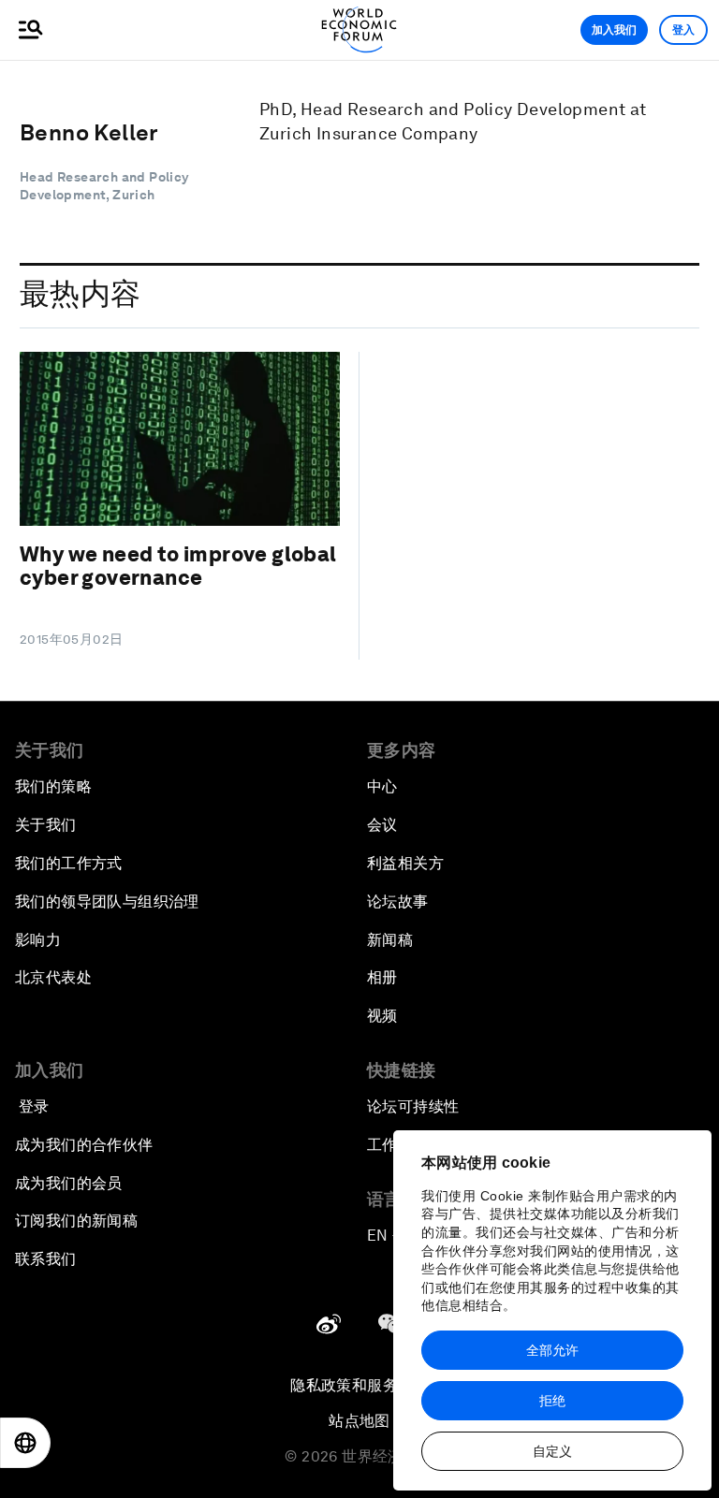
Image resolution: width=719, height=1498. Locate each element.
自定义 (552, 1451)
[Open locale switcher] (25, 1442)
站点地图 (359, 1421)
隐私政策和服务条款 (359, 1385)
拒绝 (552, 1400)
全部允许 (552, 1350)
